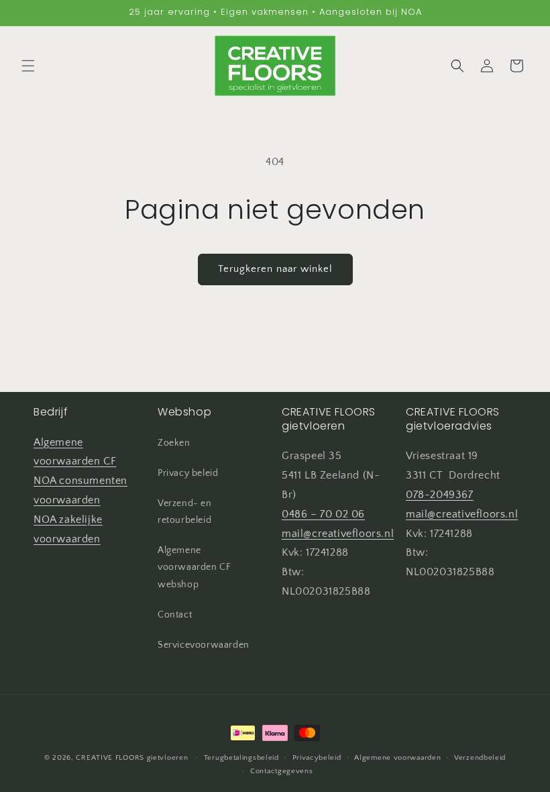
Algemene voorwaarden (397, 758)
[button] (28, 66)
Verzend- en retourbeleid (185, 512)
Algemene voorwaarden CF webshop (194, 567)
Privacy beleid (188, 473)
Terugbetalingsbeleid (241, 758)
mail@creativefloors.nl (338, 534)
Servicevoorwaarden (204, 645)
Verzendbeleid (480, 758)
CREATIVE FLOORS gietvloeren (132, 758)
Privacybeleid (316, 758)
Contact (175, 614)
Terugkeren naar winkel (275, 269)
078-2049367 (440, 495)
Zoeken (174, 443)
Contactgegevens (281, 771)
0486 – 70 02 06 (323, 514)
